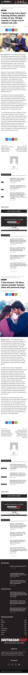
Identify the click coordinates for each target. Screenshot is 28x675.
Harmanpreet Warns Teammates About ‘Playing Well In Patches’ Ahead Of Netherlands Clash (18, 575)
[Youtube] (19, 664)
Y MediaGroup (26, 3)
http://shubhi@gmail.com (14, 168)
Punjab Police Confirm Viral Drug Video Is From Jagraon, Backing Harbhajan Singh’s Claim (17, 180)
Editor (5, 26)
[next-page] (4, 202)
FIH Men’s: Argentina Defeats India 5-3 (18, 566)
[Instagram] (12, 664)
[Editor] (2, 26)
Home (2, 7)
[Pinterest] (13, 30)
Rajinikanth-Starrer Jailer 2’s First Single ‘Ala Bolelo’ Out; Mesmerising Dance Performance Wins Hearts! (18, 602)
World (5, 10)
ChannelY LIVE (18, 3)
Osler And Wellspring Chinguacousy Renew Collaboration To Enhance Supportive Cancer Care (18, 257)
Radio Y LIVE (21, 3)
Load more (13, 271)
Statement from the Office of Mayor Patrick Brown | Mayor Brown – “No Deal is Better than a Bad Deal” (17, 249)
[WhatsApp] (16, 30)
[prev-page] (2, 202)
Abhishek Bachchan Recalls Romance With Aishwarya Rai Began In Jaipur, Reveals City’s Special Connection (18, 609)
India (5, 7)
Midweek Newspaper (23, 3)
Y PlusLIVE (15, 3)
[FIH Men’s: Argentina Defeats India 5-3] (5, 568)
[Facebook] (6, 30)
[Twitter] (9, 30)
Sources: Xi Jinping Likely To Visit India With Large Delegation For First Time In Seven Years (18, 187)
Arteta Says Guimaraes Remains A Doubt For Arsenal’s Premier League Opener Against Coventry (18, 582)
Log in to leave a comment (14, 211)
